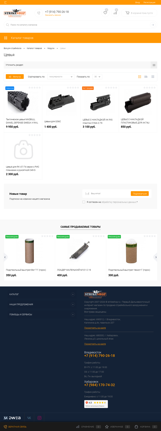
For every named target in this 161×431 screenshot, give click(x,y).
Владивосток (92, 352)
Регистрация (149, 2)
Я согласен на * (112, 202)
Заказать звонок (53, 15)
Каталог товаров (21, 38)
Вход (137, 2)
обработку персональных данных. (119, 202)
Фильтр (17, 76)
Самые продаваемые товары (80, 226)
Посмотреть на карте (95, 328)
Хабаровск (91, 381)
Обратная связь (17, 426)
